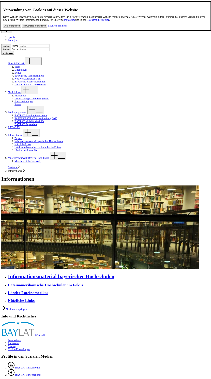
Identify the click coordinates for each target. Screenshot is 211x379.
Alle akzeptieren (12, 26)
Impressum (69, 19)
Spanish (12, 37)
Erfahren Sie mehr (57, 25)
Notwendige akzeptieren (34, 26)
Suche (15, 45)
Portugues (13, 40)
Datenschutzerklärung (98, 19)
